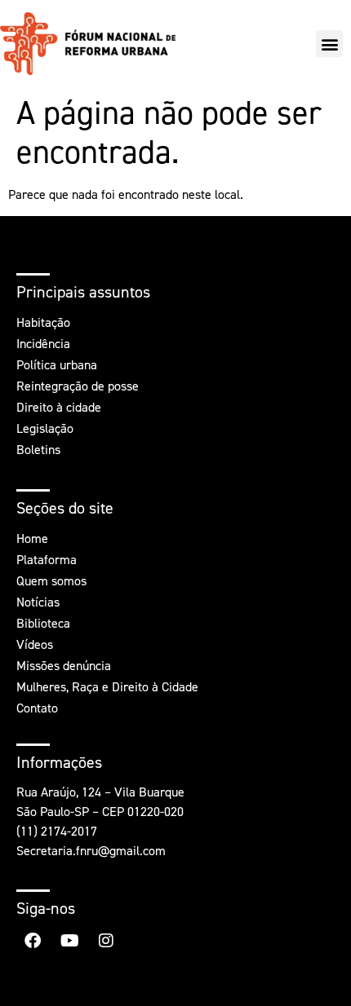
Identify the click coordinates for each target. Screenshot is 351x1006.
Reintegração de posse (77, 386)
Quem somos (51, 580)
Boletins (38, 449)
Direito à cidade (58, 407)
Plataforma (46, 559)
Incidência (43, 343)
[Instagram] (106, 940)
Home (32, 538)
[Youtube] (69, 940)
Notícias (38, 602)
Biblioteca (43, 623)
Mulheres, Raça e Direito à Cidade (107, 686)
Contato (37, 708)
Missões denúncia (63, 665)
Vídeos (34, 644)
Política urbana (56, 364)
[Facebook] (32, 940)
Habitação (43, 322)
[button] (329, 43)
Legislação (44, 428)
